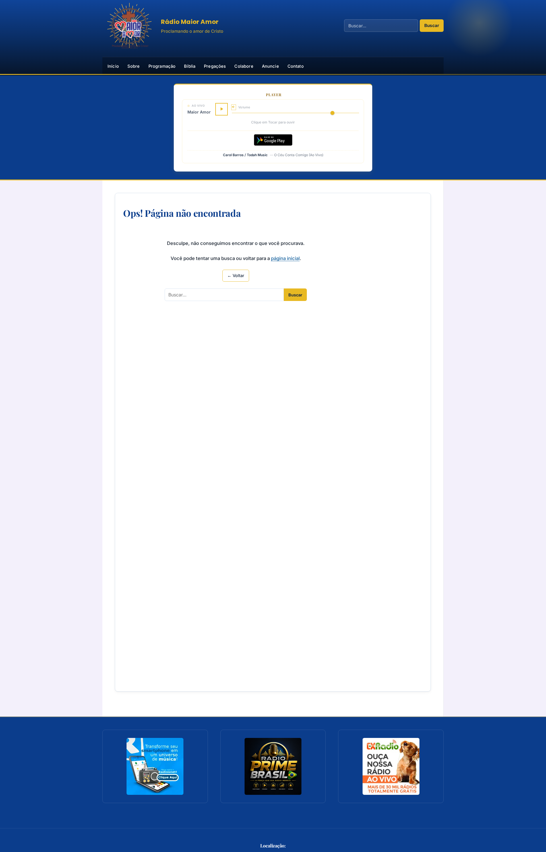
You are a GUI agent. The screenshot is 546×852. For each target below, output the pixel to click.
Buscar (431, 25)
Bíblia (189, 66)
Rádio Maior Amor (189, 21)
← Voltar (235, 275)
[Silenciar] (233, 107)
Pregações (215, 66)
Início (113, 66)
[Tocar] (221, 109)
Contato (296, 66)
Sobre (133, 66)
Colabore (243, 66)
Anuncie (270, 66)
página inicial (285, 258)
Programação (162, 66)
